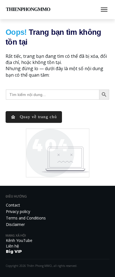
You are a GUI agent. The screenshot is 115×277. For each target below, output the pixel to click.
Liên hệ (12, 246)
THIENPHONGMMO (28, 9)
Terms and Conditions (26, 218)
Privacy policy (18, 211)
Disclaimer (15, 224)
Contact (13, 205)
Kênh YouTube (19, 240)
